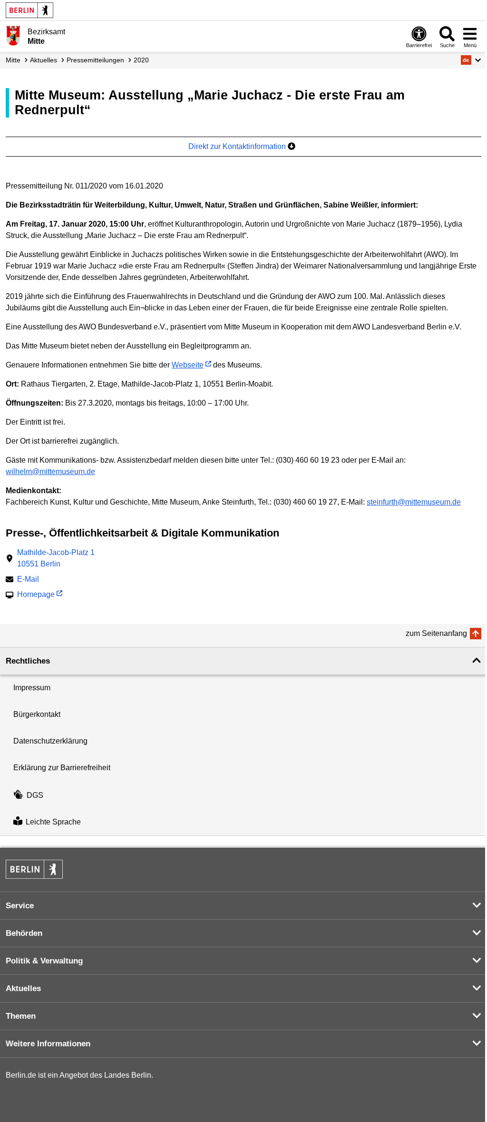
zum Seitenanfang (436, 633)
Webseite (188, 365)
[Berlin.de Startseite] (29, 10)
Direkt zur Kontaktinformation (238, 146)
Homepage (36, 595)
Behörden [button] (24, 933)
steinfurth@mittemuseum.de (414, 502)
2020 (141, 60)
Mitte (13, 60)
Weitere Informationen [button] (48, 1043)
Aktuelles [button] (23, 988)
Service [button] (20, 905)
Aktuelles (43, 60)
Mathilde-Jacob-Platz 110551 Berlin (56, 558)
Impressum (31, 688)
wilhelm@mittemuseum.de (50, 471)
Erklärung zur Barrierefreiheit (61, 768)
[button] (471, 60)
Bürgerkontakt (36, 714)
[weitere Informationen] (13, 36)
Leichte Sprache (53, 822)
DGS (35, 795)
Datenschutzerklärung (50, 741)
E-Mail (28, 580)
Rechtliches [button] (28, 660)
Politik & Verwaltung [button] (44, 960)
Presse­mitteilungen (95, 60)
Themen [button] (21, 1016)
